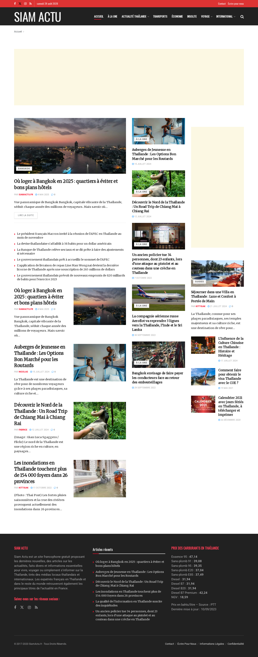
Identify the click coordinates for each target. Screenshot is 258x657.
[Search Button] (242, 16)
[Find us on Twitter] (20, 3)
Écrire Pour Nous (186, 643)
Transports (160, 16)
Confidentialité (236, 643)
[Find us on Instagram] (25, 3)
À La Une (112, 16)
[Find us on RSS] (30, 3)
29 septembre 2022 (145, 387)
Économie (177, 16)
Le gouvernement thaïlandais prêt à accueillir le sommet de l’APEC (63, 259)
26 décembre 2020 (230, 420)
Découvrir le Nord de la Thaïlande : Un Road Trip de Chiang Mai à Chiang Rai (158, 206)
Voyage (205, 16)
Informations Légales (212, 643)
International (224, 16)
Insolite (192, 16)
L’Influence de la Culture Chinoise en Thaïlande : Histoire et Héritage (230, 347)
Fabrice (23, 429)
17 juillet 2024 (228, 360)
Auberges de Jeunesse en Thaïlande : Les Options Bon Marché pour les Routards (154, 154)
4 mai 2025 (43, 194)
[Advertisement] (129, 77)
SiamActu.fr (26, 194)
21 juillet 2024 (218, 306)
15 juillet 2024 (40, 371)
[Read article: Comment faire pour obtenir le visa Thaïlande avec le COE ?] (203, 376)
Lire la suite (27, 214)
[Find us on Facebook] (15, 3)
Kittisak (23, 487)
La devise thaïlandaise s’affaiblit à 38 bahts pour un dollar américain (64, 243)
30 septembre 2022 (145, 335)
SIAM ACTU (37, 16)
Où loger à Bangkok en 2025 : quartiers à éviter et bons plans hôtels (39, 297)
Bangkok (24, 168)
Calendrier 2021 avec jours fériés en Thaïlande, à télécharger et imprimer (230, 406)
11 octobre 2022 (42, 487)
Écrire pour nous (236, 3)
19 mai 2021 (226, 388)
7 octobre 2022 (143, 278)
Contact (222, 3)
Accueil (98, 16)
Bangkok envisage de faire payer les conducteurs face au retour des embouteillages (157, 377)
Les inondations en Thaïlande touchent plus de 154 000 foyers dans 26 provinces (128, 593)
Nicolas (23, 371)
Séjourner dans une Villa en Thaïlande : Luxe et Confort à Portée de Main (213, 296)
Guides (199, 281)
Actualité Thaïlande (134, 16)
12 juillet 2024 (40, 429)
